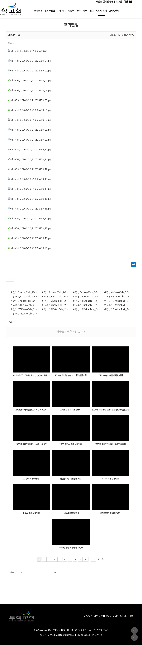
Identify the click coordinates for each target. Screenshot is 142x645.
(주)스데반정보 (96, 635)
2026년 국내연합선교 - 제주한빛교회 (110, 444)
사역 (85, 10)
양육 (79, 10)
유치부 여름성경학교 (110, 479)
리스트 (10, 279)
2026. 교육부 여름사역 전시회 (110, 375)
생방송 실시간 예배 (104, 1)
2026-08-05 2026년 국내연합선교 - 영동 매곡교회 (31, 375)
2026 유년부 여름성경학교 (70, 444)
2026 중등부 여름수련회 (70, 410)
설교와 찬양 (50, 10)
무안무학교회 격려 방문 (110, 513)
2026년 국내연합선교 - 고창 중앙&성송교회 (110, 410)
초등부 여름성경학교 (31, 513)
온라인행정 (114, 10)
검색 (54, 572)
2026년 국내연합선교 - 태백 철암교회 (71, 375)
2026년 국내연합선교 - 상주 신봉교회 (31, 444)
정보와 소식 (101, 10)
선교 (92, 10)
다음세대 (62, 10)
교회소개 (38, 10)
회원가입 (127, 1)
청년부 (71, 10)
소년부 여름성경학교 (70, 513)
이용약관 (88, 616)
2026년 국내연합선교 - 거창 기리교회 (31, 410)
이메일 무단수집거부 (123, 616)
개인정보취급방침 (102, 616)
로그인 (119, 1)
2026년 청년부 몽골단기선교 (71, 547)
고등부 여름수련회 (31, 479)
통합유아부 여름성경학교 (70, 479)
